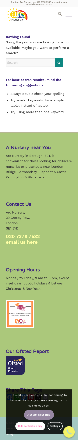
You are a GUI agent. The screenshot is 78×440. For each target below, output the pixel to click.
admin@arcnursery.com (39, 4)
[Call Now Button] (69, 432)
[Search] (58, 14)
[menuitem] (58, 14)
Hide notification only (30, 426)
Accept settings (39, 414)
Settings (55, 426)
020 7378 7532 (44, 2)
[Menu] (67, 14)
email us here (22, 242)
